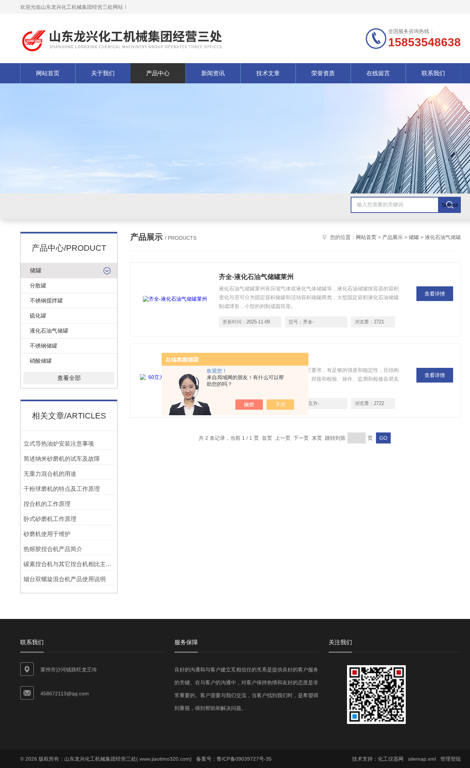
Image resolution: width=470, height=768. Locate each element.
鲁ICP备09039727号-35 (244, 759)
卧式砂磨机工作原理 (50, 519)
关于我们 (103, 73)
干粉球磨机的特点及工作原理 (62, 489)
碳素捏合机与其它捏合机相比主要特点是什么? (69, 564)
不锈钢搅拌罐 (46, 300)
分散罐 (38, 285)
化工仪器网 (391, 759)
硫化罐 (38, 315)
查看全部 (69, 378)
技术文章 (268, 73)
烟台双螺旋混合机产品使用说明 (65, 579)
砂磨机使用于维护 (47, 534)
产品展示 (392, 237)
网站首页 (47, 73)
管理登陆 (450, 759)
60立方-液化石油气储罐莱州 (260, 358)
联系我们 (433, 73)
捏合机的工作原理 (47, 504)
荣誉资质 (323, 73)
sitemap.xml (422, 759)
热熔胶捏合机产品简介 (53, 549)
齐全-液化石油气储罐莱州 (256, 276)
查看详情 (434, 294)
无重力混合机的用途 (50, 474)
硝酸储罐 (41, 361)
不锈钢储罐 (43, 346)
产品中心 (158, 73)
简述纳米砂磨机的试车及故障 (62, 459)
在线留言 (378, 73)
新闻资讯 (213, 73)
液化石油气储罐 (49, 330)
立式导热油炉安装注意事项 (59, 444)
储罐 (35, 270)
